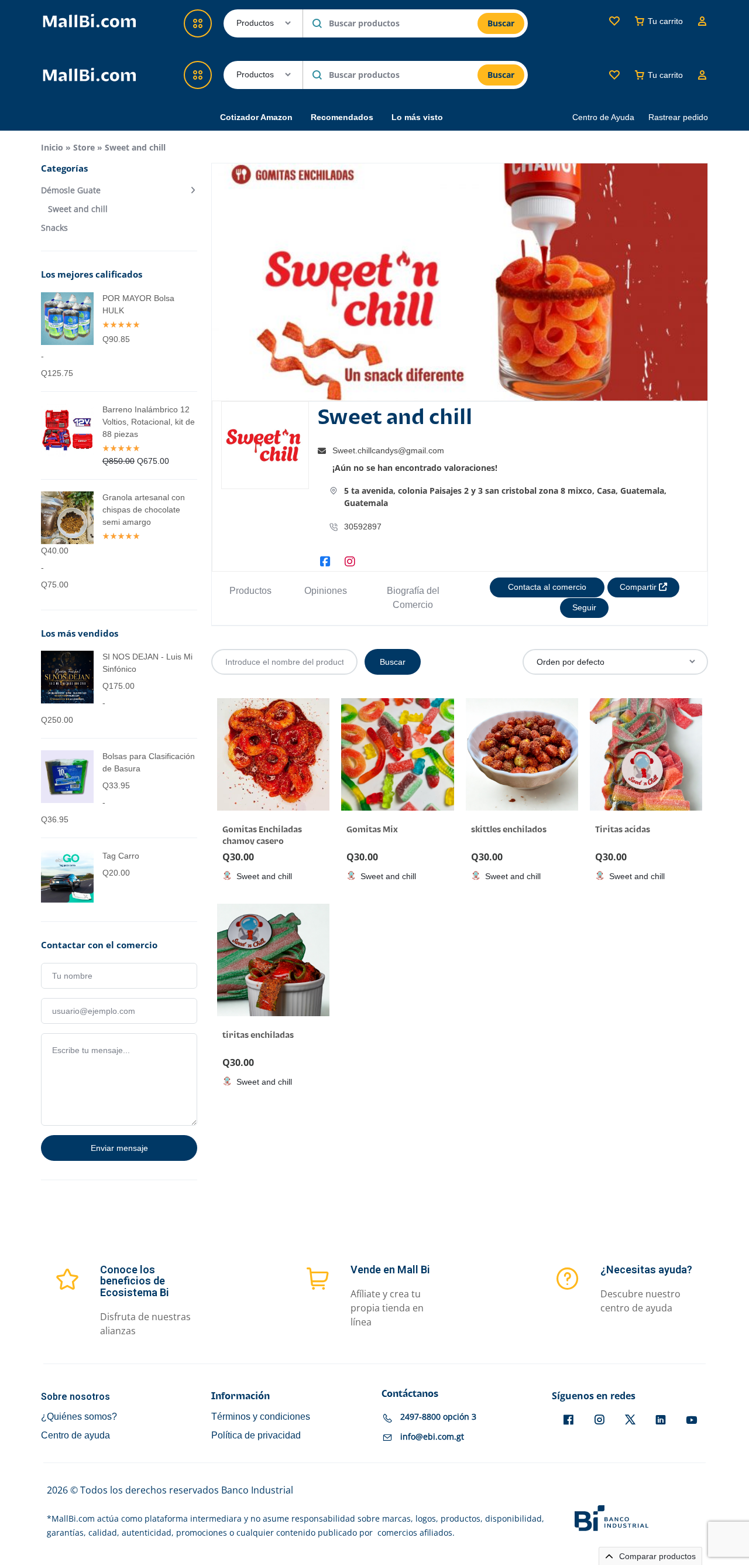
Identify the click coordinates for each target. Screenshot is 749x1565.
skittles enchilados (509, 829)
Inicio (52, 147)
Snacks (54, 228)
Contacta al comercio (547, 587)
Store (84, 147)
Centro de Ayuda (603, 117)
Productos (250, 591)
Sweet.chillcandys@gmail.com (388, 450)
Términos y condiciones (260, 1417)
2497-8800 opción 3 (438, 1416)
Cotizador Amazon (256, 117)
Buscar (500, 74)
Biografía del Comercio (413, 598)
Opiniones (325, 591)
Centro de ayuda (75, 1435)
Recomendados (342, 117)
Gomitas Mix (372, 829)
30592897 (363, 526)
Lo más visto (417, 117)
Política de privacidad (256, 1435)
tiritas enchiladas (258, 1035)
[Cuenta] (702, 75)
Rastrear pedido (678, 117)
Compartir (639, 587)
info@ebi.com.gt (432, 1436)
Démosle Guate (71, 190)
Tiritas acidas (622, 829)
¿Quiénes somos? (79, 1417)
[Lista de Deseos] (614, 75)
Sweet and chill (78, 209)
